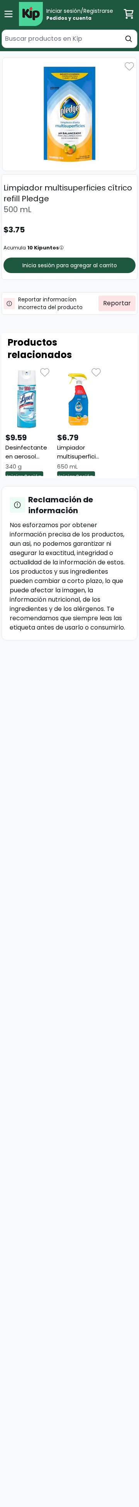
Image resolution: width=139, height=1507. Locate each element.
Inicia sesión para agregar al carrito (69, 265)
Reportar (117, 303)
